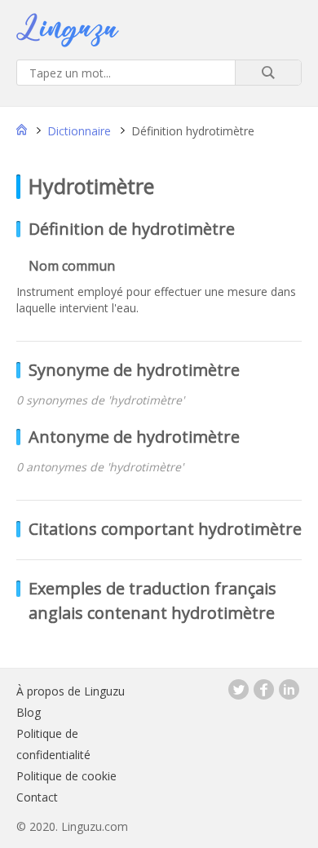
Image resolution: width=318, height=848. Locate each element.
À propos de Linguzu (70, 691)
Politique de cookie (66, 776)
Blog (28, 712)
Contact (37, 797)
